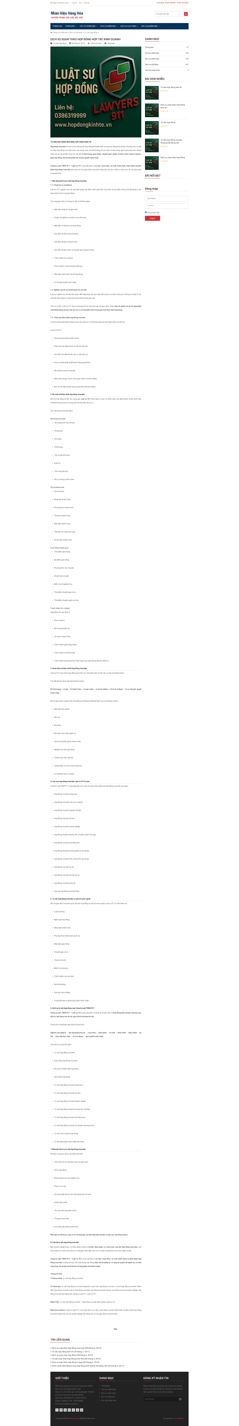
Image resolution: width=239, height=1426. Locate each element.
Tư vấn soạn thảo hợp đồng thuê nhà (68, 1359)
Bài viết (65, 32)
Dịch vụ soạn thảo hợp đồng (64, 1355)
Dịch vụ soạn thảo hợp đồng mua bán (68, 1348)
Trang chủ (57, 26)
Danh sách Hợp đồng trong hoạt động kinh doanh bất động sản (80, 1366)
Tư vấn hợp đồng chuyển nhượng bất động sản (171, 141)
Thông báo (70, 26)
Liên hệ (74, 3)
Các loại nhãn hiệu (149, 26)
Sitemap (87, 3)
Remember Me (153, 213)
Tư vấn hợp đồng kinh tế (62, 1352)
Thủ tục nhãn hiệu (88, 26)
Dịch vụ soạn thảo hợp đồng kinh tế (173, 106)
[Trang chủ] (66, 14)
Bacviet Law (74, 1418)
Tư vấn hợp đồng (90, 32)
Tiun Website (178, 1418)
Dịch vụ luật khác (128, 26)
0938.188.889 (170, 3)
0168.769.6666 (183, 3)
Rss (80, 3)
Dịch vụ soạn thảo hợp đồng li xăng (67, 1362)
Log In (152, 218)
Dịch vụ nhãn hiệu (108, 26)
